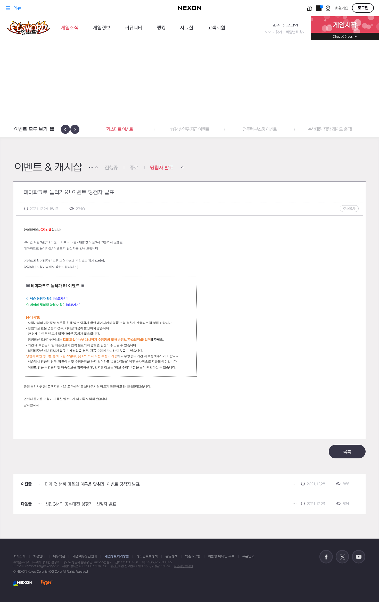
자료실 (186, 28)
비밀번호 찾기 (296, 32)
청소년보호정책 (147, 556)
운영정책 (172, 556)
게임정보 (101, 28)
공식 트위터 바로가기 (342, 557)
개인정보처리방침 (117, 556)
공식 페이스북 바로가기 (326, 557)
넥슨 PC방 (192, 556)
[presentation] (65, 129)
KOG (46, 583)
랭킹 (161, 28)
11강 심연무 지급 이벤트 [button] (189, 129)
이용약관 (59, 556)
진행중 (111, 168)
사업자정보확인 (183, 566)
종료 (134, 168)
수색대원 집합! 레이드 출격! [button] (330, 129)
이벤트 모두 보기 (30, 129)
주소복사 (349, 209)
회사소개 (19, 556)
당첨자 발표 (161, 168)
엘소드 (27, 28)
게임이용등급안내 (85, 556)
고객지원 (216, 28)
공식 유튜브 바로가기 (359, 557)
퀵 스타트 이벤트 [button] (119, 129)
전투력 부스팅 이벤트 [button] (260, 129)
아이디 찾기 (273, 32)
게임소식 (69, 28)
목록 (347, 451)
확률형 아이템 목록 (221, 556)
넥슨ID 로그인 (285, 25)
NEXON (22, 583)
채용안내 (39, 556)
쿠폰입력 (248, 556)
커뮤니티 (133, 28)
